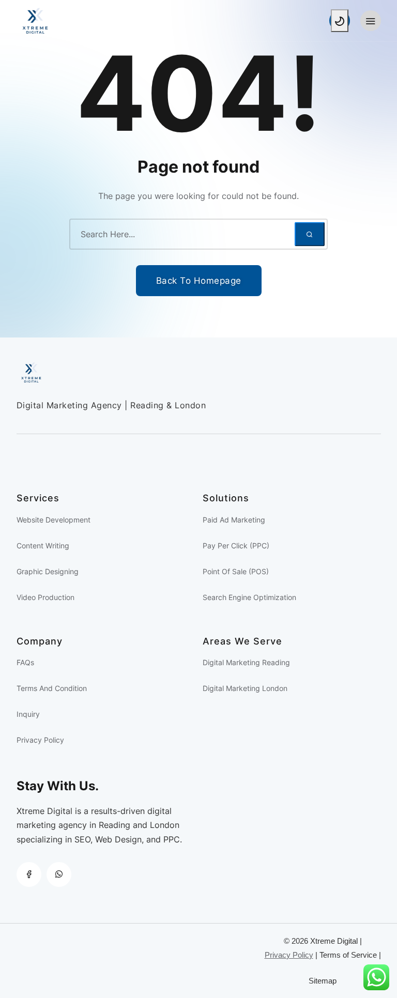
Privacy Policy (40, 739)
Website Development (53, 519)
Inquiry (28, 714)
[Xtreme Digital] (108, 20)
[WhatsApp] (59, 874)
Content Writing (43, 545)
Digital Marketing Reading (246, 662)
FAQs (25, 662)
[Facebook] (29, 874)
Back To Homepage (198, 280)
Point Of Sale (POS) (236, 571)
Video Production (45, 597)
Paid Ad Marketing (234, 519)
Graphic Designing (48, 571)
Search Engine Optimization (249, 597)
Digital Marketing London (245, 688)
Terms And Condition (52, 688)
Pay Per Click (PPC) (236, 545)
